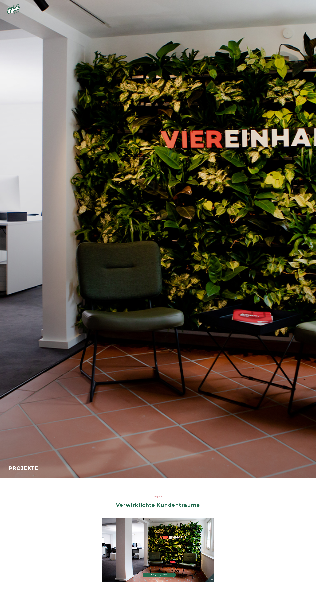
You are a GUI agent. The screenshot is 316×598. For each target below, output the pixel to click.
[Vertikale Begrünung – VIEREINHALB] (158, 550)
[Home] (13, 14)
